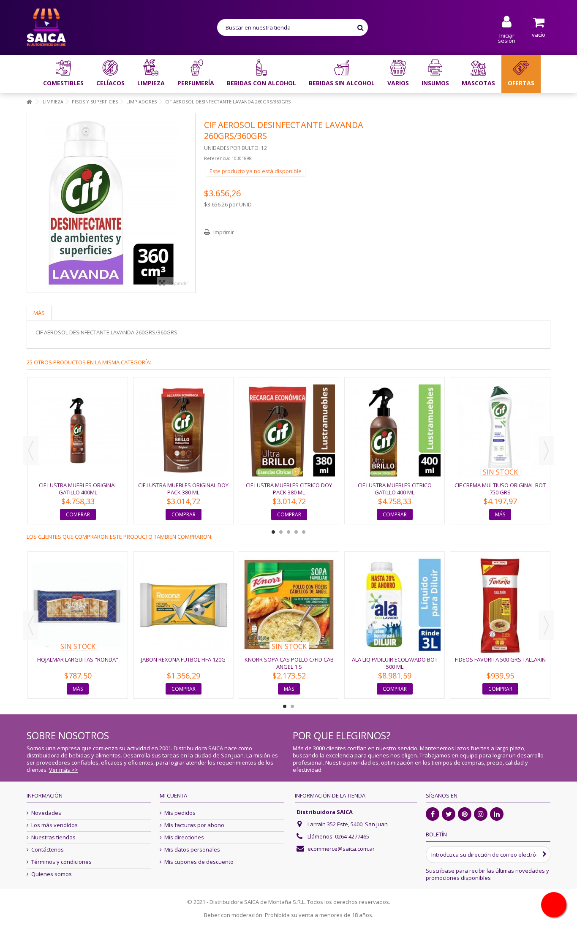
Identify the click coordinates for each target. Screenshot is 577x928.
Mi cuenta (173, 795)
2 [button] (281, 532)
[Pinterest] (464, 814)
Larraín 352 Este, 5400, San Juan (348, 824)
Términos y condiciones (61, 862)
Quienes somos (51, 874)
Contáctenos (47, 849)
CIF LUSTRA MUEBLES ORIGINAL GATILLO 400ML (78, 488)
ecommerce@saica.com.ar (341, 848)
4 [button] (296, 532)
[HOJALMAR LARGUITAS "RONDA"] (78, 605)
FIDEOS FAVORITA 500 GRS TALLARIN (500, 659)
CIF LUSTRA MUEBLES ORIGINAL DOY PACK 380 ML (183, 488)
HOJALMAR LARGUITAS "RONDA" (77, 659)
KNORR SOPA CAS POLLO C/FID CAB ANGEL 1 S (289, 663)
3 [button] (288, 532)
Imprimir (223, 232)
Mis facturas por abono (194, 825)
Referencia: (217, 158)
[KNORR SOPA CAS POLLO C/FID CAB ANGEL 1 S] (289, 605)
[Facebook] (432, 814)
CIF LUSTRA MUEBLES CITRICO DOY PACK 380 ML (289, 488)
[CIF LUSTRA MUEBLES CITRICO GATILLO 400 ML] (394, 430)
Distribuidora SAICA (325, 812)
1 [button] (273, 532)
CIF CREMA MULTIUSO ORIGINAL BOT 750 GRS (500, 488)
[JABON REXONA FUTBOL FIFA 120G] (183, 605)
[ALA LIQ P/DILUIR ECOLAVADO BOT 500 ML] (394, 605)
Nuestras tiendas (53, 837)
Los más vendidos (54, 825)
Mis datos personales (192, 849)
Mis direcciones (184, 837)
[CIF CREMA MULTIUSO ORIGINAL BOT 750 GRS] (500, 430)
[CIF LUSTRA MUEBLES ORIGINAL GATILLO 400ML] (78, 430)
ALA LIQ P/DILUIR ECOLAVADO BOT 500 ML (395, 663)
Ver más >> (63, 769)
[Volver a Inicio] (29, 102)
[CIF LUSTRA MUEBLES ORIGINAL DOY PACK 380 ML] (183, 430)
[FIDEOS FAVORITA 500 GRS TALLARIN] (500, 605)
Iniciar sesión (506, 37)
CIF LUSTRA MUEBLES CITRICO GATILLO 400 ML (395, 488)
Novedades (46, 813)
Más (39, 313)
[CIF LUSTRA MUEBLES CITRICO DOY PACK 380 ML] (289, 430)
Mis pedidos (180, 813)
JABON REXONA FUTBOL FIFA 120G (183, 659)
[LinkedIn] (497, 814)
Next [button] (546, 450)
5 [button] (303, 532)
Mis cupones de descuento (199, 862)
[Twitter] (448, 814)
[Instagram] (480, 814)
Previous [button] (30, 450)
